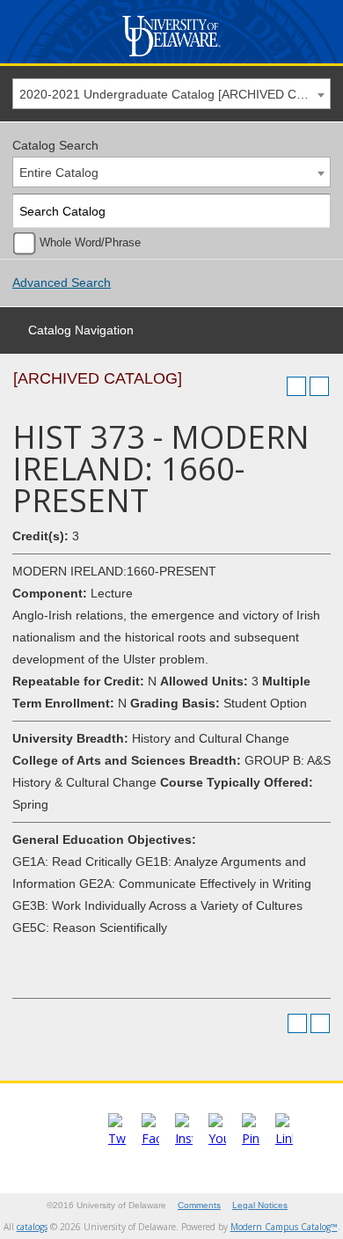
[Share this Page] (273, 386)
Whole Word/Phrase (90, 243)
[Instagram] (184, 1138)
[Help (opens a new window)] (319, 386)
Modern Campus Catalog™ (284, 1227)
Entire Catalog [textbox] (59, 172)
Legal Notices (260, 1205)
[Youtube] (217, 1138)
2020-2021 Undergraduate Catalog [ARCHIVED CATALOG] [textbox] (174, 94)
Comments (199, 1205)
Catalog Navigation (81, 330)
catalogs (32, 1227)
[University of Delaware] (171, 56)
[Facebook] (150, 1138)
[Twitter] (117, 1138)
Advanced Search (61, 282)
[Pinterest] (250, 1138)
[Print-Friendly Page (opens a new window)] (296, 386)
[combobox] (171, 93)
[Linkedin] (284, 1138)
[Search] (314, 211)
